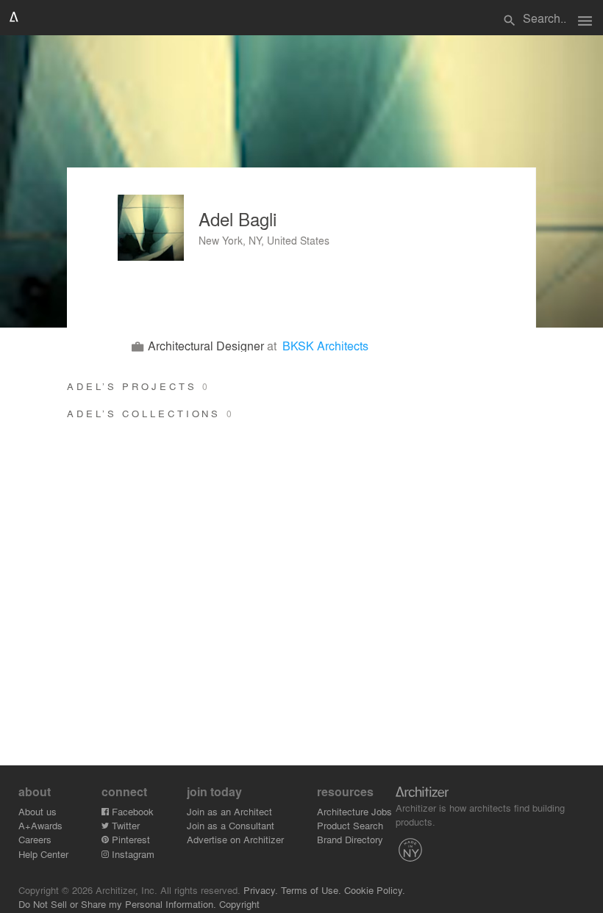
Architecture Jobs (354, 811)
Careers (34, 839)
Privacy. (260, 890)
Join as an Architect (229, 811)
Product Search (350, 825)
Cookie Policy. (374, 890)
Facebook (131, 811)
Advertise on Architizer (235, 839)
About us (37, 811)
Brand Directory (350, 839)
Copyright (239, 904)
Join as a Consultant (230, 825)
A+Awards (40, 825)
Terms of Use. (311, 890)
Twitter (124, 825)
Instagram (131, 854)
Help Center (43, 854)
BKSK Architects (325, 345)
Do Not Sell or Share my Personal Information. (117, 904)
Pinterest (129, 839)
